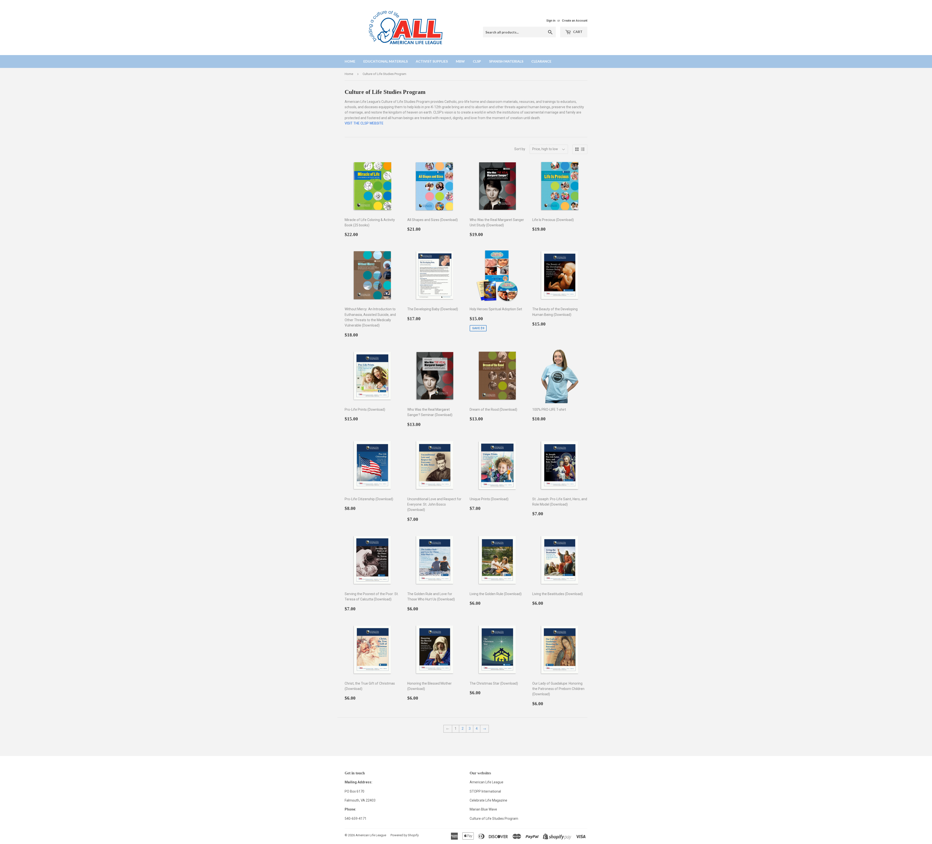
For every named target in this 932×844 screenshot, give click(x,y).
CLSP (477, 61)
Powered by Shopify (405, 835)
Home (350, 61)
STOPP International (485, 791)
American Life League (486, 782)
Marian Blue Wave (483, 809)
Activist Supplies (432, 61)
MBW (460, 61)
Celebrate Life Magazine (488, 800)
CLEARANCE (541, 61)
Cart (577, 32)
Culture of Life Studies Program (494, 818)
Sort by (519, 149)
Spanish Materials (506, 61)
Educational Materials (385, 61)
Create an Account (574, 20)
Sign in (550, 20)
